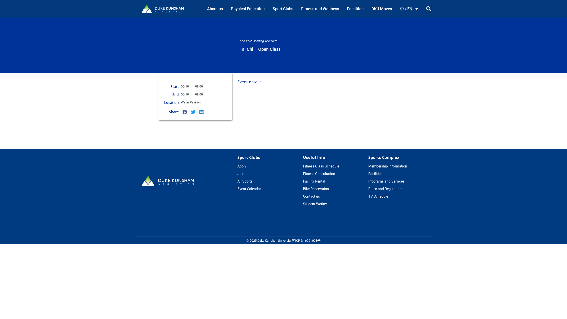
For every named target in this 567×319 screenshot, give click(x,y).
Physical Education (248, 8)
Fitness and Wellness (320, 8)
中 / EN (406, 8)
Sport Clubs (283, 8)
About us (215, 8)
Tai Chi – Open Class (260, 49)
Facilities (355, 8)
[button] (428, 9)
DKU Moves (381, 8)
